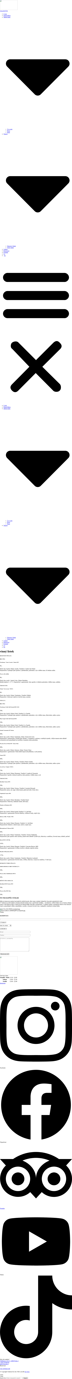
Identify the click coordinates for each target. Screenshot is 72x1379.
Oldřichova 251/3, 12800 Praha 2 (9, 1361)
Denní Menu (7, 15)
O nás (5, 14)
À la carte (9, 129)
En (5, 255)
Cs (4, 254)
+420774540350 (4, 1362)
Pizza (8, 131)
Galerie (6, 249)
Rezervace (6, 251)
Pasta (8, 132)
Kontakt (6, 252)
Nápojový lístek (11, 246)
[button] (4, 11)
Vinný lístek (10, 247)
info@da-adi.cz (4, 1364)
